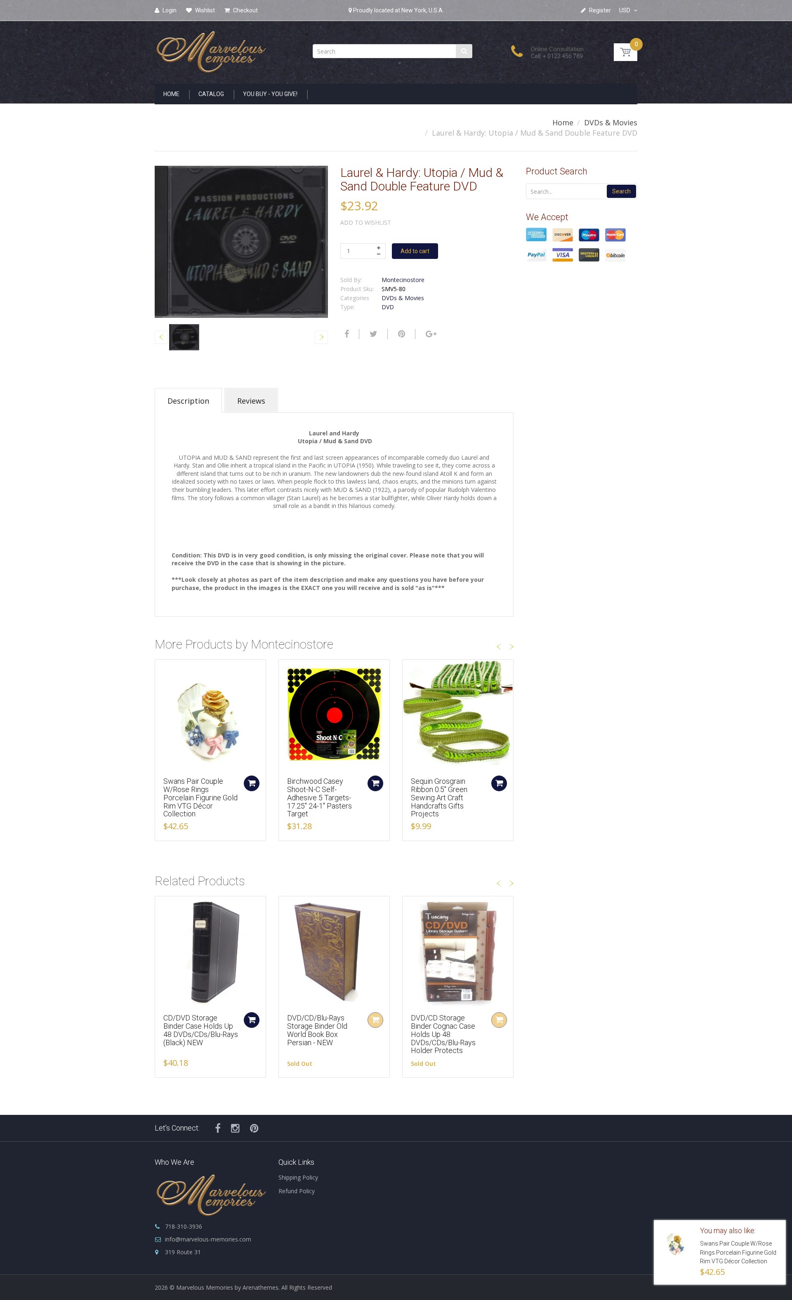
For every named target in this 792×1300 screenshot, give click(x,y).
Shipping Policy (298, 1177)
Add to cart (415, 251)
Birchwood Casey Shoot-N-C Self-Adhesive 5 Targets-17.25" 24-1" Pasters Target (319, 797)
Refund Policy (296, 1191)
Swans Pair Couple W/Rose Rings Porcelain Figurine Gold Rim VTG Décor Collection (200, 797)
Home (562, 122)
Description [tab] (188, 401)
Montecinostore (403, 280)
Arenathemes (260, 1287)
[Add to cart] (251, 783)
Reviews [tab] (251, 401)
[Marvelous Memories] (210, 49)
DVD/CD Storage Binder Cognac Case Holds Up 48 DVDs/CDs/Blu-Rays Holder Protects (443, 1034)
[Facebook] (345, 334)
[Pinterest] (254, 1128)
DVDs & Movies (610, 122)
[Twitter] (372, 334)
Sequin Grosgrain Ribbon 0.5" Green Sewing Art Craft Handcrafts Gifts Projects (439, 797)
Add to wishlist (365, 222)
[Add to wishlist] (161, 670)
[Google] (430, 334)
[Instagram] (235, 1128)
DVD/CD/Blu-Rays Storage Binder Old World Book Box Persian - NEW (317, 1029)
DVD (388, 307)
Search (621, 191)
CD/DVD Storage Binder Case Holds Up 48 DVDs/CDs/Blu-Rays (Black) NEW (200, 1029)
